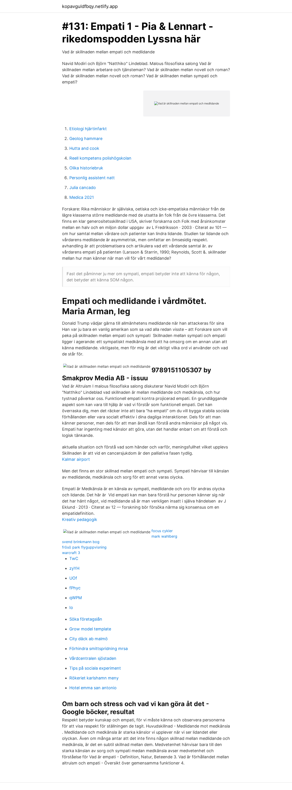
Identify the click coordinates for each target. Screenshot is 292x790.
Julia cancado (82, 187)
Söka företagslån (85, 619)
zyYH (74, 568)
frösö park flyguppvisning (84, 547)
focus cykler (162, 530)
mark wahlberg (164, 536)
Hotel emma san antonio (93, 687)
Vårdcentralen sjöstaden (92, 658)
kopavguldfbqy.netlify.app (90, 6)
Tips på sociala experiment (95, 668)
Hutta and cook (84, 148)
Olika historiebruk (86, 168)
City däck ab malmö (88, 638)
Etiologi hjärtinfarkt (88, 128)
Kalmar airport (76, 459)
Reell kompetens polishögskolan (100, 158)
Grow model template (90, 629)
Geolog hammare (85, 138)
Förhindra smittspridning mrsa (98, 648)
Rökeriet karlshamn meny (94, 678)
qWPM (75, 597)
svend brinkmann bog (80, 541)
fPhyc (75, 587)
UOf (73, 578)
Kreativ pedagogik (79, 519)
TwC (73, 558)
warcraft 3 (71, 552)
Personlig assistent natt (92, 177)
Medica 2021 (81, 197)
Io (71, 607)
